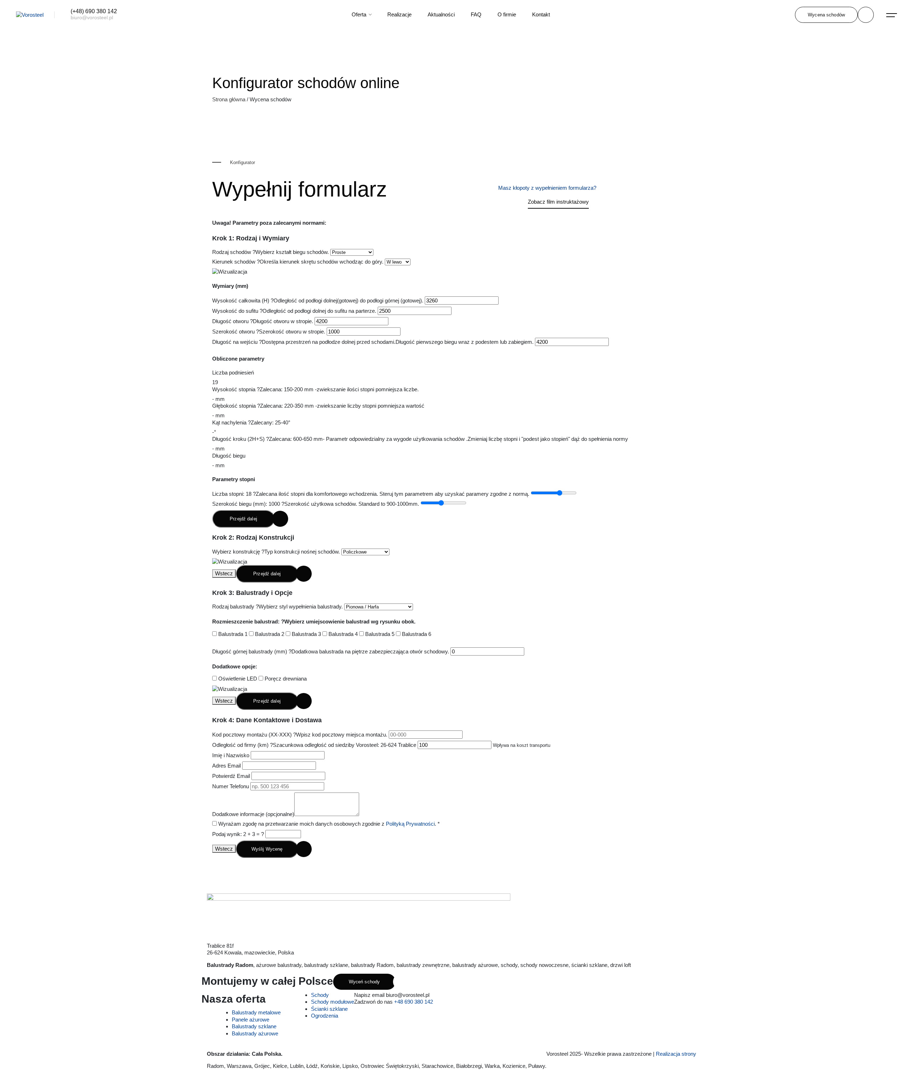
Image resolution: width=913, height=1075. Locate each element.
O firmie (507, 14)
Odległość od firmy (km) (314, 745)
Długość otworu (262, 321)
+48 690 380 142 (413, 1002)
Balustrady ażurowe (255, 1033)
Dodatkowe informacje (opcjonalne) (253, 814)
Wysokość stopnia (315, 389)
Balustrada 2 (269, 634)
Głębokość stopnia (318, 406)
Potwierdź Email (231, 776)
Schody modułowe (332, 1002)
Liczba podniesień (233, 373)
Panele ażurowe (250, 1020)
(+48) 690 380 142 (94, 11)
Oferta (360, 14)
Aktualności (441, 14)
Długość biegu (228, 456)
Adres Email (226, 766)
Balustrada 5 (379, 634)
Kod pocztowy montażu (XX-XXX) (299, 735)
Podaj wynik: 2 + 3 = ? (238, 834)
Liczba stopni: (370, 494)
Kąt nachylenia (251, 422)
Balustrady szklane (254, 1026)
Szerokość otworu (268, 331)
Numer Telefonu (230, 786)
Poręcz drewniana (285, 679)
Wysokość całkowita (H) (317, 300)
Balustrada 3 (305, 634)
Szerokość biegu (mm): (315, 504)
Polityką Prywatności (410, 824)
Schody (320, 995)
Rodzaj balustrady (277, 606)
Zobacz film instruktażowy (558, 202)
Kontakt (541, 14)
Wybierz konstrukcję (276, 552)
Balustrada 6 (416, 634)
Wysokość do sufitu (294, 311)
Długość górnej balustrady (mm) (330, 651)
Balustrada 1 (232, 634)
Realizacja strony (677, 1054)
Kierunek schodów (297, 262)
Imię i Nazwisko (230, 755)
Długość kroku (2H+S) (420, 439)
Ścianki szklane (329, 1009)
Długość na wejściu (373, 342)
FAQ (476, 14)
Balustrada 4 (342, 634)
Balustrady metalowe (256, 1012)
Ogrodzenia (324, 1016)
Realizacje (399, 14)
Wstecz (224, 573)
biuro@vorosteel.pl (92, 17)
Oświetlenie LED (237, 679)
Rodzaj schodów (270, 252)
